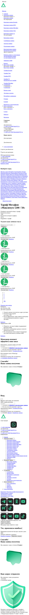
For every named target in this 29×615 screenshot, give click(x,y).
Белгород (19, 179)
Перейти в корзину (6, 536)
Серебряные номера (12, 450)
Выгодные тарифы (9, 64)
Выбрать (11, 239)
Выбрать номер (5, 163)
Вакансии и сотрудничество (14, 480)
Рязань (8, 184)
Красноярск (4, 187)
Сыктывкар (12, 193)
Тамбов (22, 181)
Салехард (3, 184)
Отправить (3, 355)
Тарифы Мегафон (11, 466)
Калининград (4, 181)
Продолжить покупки (16, 536)
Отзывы (9, 479)
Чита (25, 174)
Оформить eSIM (11, 457)
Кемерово (24, 187)
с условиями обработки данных (9, 358)
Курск (9, 187)
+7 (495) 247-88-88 (8, 126)
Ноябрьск (8, 197)
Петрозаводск (17, 184)
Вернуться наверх (5, 521)
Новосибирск (14, 173)
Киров (17, 191)
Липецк (16, 186)
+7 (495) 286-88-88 (5, 156)
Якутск (20, 177)
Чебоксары (9, 177)
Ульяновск (9, 176)
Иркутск (12, 174)
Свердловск (14, 197)
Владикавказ (11, 190)
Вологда (19, 176)
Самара (23, 183)
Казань (24, 171)
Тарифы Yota (10, 467)
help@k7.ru (16, 126)
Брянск (8, 179)
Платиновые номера (12, 453)
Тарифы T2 (10, 468)
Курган (3, 193)
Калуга (18, 181)
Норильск (3, 197)
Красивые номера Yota (13, 446)
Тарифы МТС (10, 464)
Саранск (7, 193)
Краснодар (19, 187)
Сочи (14, 191)
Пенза (2, 186)
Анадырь (23, 193)
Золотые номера (11, 451)
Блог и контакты (8, 106)
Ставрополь (4, 183)
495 (5, 301)
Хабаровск (25, 176)
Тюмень (7, 174)
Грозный (14, 188)
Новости (9, 486)
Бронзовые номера (12, 448)
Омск (12, 186)
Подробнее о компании (13, 474)
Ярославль (3, 179)
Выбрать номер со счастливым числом (17, 455)
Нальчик (3, 174)
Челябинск (13, 179)
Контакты (9, 487)
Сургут (9, 183)
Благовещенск (4, 191)
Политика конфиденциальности (15, 491)
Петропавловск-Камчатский (8, 196)
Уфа (19, 180)
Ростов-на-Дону (22, 173)
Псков (11, 184)
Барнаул (16, 180)
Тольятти (18, 193)
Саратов (19, 183)
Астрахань (3, 180)
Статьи (9, 485)
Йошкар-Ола (8, 188)
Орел (9, 186)
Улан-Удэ (24, 177)
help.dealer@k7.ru (18, 132)
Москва (3, 171)
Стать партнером (8, 146)
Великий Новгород (20, 190)
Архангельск (10, 180)
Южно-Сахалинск (20, 196)
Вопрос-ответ (10, 473)
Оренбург (23, 184)
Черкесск (24, 179)
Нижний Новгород (6, 173)
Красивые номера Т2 (12, 447)
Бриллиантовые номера (13, 454)
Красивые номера (8, 15)
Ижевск (3, 188)
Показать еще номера (6, 305)
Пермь (6, 186)
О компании (7, 84)
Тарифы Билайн (11, 463)
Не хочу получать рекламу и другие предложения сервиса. (11, 350)
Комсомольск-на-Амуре (7, 194)
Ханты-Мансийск (22, 197)
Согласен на (15, 348)
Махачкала (4, 176)
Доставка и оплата (12, 477)
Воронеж (14, 176)
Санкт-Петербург (9, 171)
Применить (3, 226)
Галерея (9, 476)
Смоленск (14, 183)
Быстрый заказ (4, 239)
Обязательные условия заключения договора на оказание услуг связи (7, 495)
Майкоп (3, 198)
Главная (6, 13)
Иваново (21, 174)
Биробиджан (20, 188)
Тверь (25, 181)
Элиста (10, 181)
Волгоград (3, 177)
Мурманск (21, 186)
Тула (22, 180)
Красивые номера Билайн (13, 441)
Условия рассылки (17, 351)
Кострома (13, 187)
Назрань (17, 174)
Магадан (24, 194)
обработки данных (18, 412)
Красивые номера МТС (13, 443)
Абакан (10, 191)
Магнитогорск (23, 191)
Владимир (15, 177)
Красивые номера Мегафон (14, 444)
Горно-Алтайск (17, 194)
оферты (9, 412)
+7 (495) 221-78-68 (8, 132)
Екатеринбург (18, 171)
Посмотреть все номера (10, 50)
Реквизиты (3, 491)
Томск (14, 181)
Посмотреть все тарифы (10, 80)
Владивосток (4, 190)
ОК (2, 533)
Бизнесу (9, 458)
